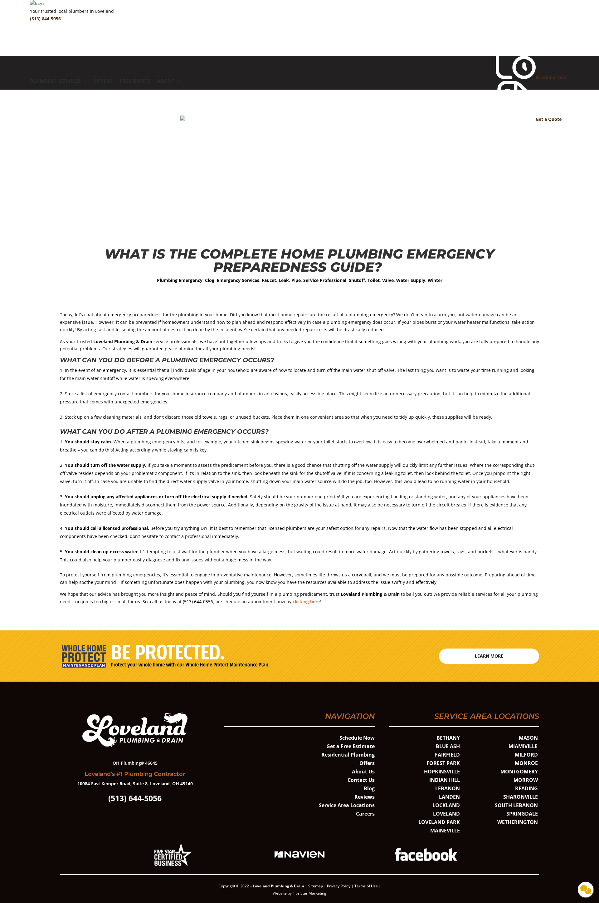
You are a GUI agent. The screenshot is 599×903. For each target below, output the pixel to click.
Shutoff (357, 280)
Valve (388, 280)
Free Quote (134, 81)
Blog (369, 788)
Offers (103, 81)
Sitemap (315, 886)
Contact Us (361, 780)
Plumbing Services (55, 81)
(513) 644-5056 (45, 19)
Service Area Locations (347, 805)
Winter (435, 280)
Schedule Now (357, 737)
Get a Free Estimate (350, 746)
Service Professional (324, 280)
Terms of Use (366, 886)
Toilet (374, 280)
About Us (363, 771)
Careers (365, 813)
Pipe (296, 280)
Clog (209, 280)
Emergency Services (238, 280)
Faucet (269, 280)
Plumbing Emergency (179, 280)
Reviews (364, 796)
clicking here (306, 601)
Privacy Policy (338, 886)
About (165, 81)
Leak (284, 280)
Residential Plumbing (348, 754)
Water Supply (410, 280)
